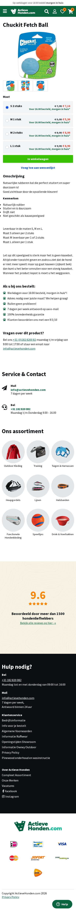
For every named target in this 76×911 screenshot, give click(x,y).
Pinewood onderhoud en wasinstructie (26, 758)
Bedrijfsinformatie (13, 720)
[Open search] (46, 11)
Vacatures (8, 786)
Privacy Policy (10, 752)
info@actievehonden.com (19, 348)
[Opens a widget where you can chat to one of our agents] (62, 904)
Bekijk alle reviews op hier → (38, 623)
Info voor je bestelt (14, 726)
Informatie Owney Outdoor (19, 747)
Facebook (11, 791)
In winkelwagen (38, 159)
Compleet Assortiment (16, 775)
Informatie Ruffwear (14, 736)
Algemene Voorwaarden (17, 731)
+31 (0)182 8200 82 (24, 339)
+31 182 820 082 (20, 409)
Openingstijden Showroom (19, 742)
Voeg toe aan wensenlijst (38, 167)
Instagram (12, 796)
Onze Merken (10, 780)
